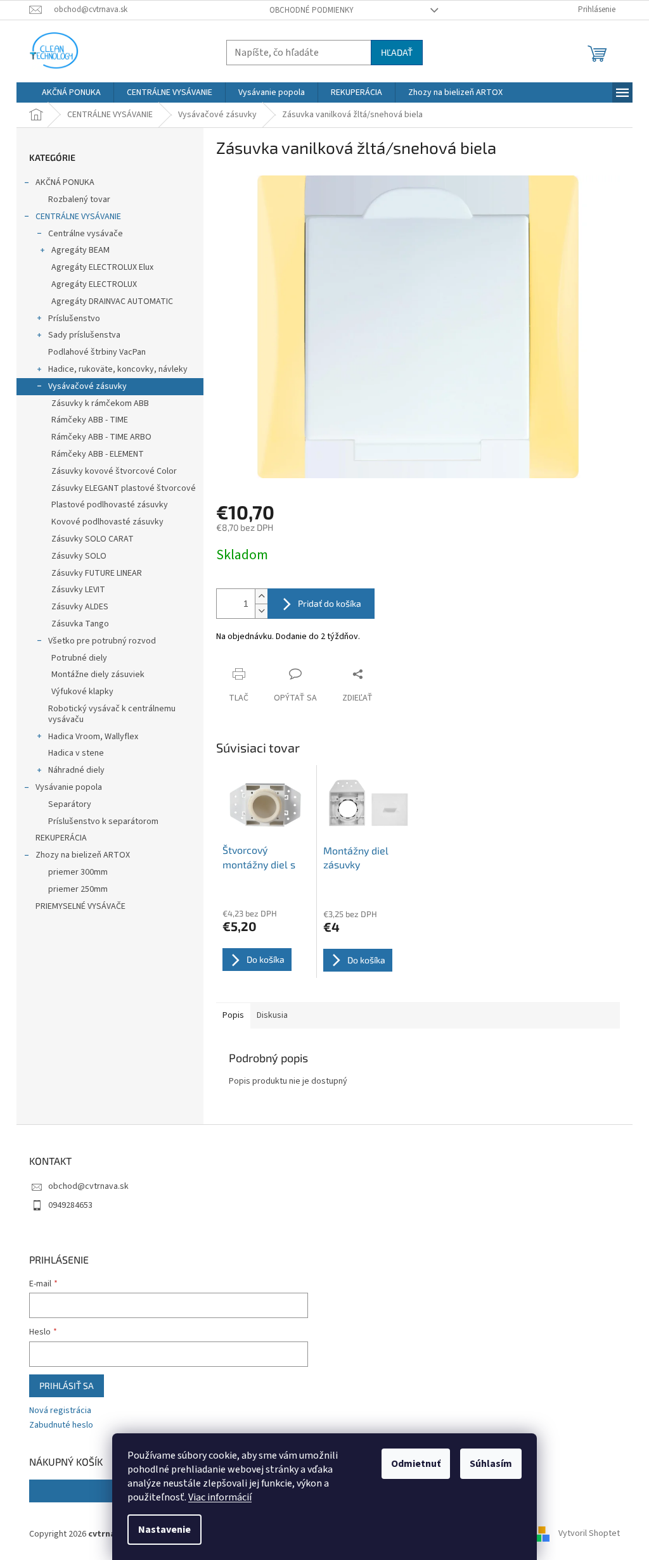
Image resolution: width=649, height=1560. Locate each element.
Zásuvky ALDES (79, 606)
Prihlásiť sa (66, 1385)
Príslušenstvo (74, 318)
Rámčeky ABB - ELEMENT (97, 454)
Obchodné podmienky (311, 10)
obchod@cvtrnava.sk (88, 1186)
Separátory (69, 804)
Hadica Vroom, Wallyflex (93, 736)
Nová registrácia (60, 1411)
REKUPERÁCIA (61, 838)
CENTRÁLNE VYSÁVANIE (78, 216)
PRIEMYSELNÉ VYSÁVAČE (80, 906)
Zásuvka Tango (80, 624)
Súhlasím (491, 1464)
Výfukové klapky (82, 691)
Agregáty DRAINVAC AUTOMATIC (112, 301)
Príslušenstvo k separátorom (103, 821)
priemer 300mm (78, 872)
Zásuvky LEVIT (78, 589)
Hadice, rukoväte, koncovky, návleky (118, 369)
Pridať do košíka (329, 603)
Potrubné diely (79, 658)
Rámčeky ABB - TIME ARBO (101, 437)
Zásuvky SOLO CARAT (92, 539)
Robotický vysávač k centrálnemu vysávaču (112, 714)
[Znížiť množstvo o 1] (261, 611)
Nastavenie (164, 1530)
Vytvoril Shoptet (589, 1534)
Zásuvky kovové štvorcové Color (114, 471)
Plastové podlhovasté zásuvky (109, 504)
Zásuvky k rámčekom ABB (100, 403)
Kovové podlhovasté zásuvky (107, 522)
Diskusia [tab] (272, 1015)
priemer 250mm (78, 889)
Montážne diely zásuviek (98, 674)
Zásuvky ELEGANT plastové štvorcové (123, 488)
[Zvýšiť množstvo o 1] (261, 596)
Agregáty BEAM (80, 250)
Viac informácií (220, 1497)
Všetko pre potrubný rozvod (102, 641)
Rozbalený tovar (79, 199)
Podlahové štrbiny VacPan (97, 352)
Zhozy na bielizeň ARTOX (82, 855)
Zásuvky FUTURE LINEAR (96, 573)
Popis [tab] (233, 1015)
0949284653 (70, 1205)
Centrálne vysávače (85, 233)
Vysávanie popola (68, 787)
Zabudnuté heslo (61, 1425)
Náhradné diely (76, 770)
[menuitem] (71, 92)
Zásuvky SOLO (78, 556)
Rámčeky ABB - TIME (89, 420)
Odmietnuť (415, 1464)
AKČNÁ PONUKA (64, 182)
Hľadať (397, 52)
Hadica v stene (76, 753)
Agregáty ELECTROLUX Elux (102, 267)
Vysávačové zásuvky (87, 386)
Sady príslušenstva (84, 335)
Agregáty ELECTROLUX (94, 284)
